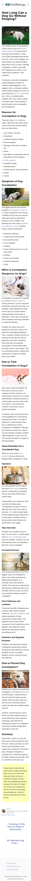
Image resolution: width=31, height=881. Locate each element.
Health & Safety (11, 815)
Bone (11, 512)
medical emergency (17, 301)
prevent (24, 692)
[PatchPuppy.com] (15, 4)
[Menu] (2, 5)
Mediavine (20, 879)
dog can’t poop (18, 93)
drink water (14, 488)
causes (16, 120)
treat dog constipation (17, 613)
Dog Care (4, 815)
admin (9, 809)
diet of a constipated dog (15, 537)
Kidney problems (10, 160)
